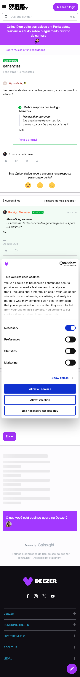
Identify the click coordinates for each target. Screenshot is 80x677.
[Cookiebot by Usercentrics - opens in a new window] (59, 263)
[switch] (70, 340)
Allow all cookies (40, 389)
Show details (60, 377)
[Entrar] (6, 16)
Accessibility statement (47, 557)
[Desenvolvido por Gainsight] (40, 546)
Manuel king (15, 83)
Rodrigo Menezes (19, 212)
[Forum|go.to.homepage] (18, 7)
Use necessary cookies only (40, 410)
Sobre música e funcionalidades (25, 49)
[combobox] (40, 16)
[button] (4, 7)
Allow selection (40, 399)
